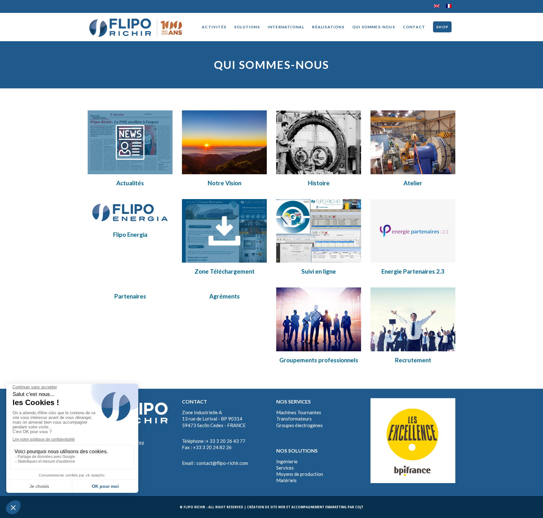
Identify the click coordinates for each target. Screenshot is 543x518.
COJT (359, 507)
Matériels (286, 480)
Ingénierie (287, 461)
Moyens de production (299, 474)
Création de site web (266, 507)
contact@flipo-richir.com (222, 463)
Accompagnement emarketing (319, 507)
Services (285, 468)
